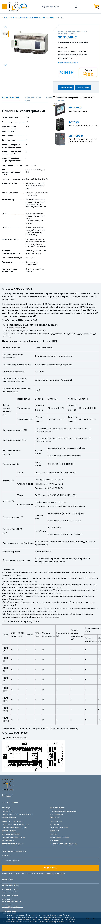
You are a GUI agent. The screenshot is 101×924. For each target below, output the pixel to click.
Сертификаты (56, 814)
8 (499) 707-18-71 (10, 895)
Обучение (54, 818)
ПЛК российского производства (17, 814)
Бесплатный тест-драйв (13, 844)
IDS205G (74, 122)
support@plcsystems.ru (12, 907)
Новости (54, 831)
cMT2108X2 (75, 107)
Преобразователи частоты (14, 827)
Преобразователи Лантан (13, 837)
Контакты (54, 840)
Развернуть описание (67, 62)
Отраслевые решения (59, 837)
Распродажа (8, 840)
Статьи (53, 834)
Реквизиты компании (10, 802)
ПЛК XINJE (6, 808)
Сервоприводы (9, 831)
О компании (56, 821)
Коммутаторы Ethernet (12, 821)
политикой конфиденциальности (56, 921)
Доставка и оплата (59, 827)
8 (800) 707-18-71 (50, 7)
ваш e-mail (6, 855)
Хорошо (90, 918)
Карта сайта (7, 880)
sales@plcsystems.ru (11, 901)
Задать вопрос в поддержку (63, 844)
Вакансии (54, 824)
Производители (57, 808)
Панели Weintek (9, 818)
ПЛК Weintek (7, 811)
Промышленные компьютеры (15, 824)
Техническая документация (63, 811)
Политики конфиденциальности (54, 873)
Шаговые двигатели (11, 834)
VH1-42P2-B (76, 135)
